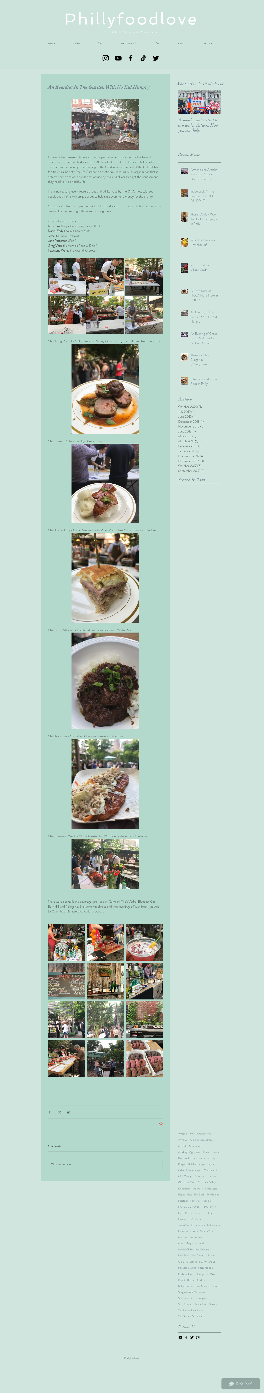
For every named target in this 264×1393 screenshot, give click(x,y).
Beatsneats (184, 1158)
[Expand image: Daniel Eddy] (144, 277)
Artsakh (182, 1146)
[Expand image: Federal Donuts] (144, 1058)
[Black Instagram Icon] (105, 58)
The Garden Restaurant (191, 1316)
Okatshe (210, 1255)
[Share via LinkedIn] (69, 1112)
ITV (191, 1219)
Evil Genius (213, 1194)
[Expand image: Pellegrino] (66, 942)
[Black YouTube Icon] (118, 58)
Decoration (184, 1188)
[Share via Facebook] (50, 1112)
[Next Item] (214, 102)
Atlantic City (196, 1146)
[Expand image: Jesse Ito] (105, 277)
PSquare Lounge (187, 1268)
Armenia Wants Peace (202, 1140)
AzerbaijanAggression (189, 1152)
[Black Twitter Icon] (156, 58)
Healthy (208, 1213)
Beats (215, 1152)
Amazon (182, 1133)
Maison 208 (206, 1231)
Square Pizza (185, 1298)
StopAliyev (200, 1298)
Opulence (191, 1262)
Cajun (210, 1164)
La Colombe (213, 1225)
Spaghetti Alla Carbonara (191, 1292)
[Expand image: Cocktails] (66, 981)
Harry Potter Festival (189, 1213)
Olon (181, 1262)
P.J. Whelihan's (207, 1262)
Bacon (206, 1152)
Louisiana (183, 1231)
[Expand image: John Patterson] (67, 315)
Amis (192, 1133)
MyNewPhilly (185, 1249)
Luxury (194, 1231)
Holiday (182, 1219)
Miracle (199, 1237)
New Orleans (202, 1249)
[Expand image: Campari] (105, 942)
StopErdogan (185, 1304)
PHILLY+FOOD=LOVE (131, 32)
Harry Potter (209, 1207)
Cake (181, 1170)
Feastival (183, 1201)
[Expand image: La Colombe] (105, 1058)
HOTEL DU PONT (188, 1207)
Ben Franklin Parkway (203, 1158)
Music (201, 1243)
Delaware (198, 1188)
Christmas (213, 1176)
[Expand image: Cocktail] (144, 942)
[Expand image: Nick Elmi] (105, 315)
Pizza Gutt (183, 1280)
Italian (198, 1219)
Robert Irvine (185, 1286)
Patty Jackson (205, 1268)
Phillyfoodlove (185, 1274)
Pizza (212, 1274)
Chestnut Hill (211, 1170)
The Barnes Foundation (190, 1310)
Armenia (182, 1140)
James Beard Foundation (191, 1225)
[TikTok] (143, 58)
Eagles (181, 1194)
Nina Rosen (197, 1255)
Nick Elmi (183, 1255)
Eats (189, 1194)
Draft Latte (211, 1188)
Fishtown (195, 1201)
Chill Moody (184, 1176)
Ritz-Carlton (198, 1280)
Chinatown (199, 1176)
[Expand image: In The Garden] (66, 1019)
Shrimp (216, 1286)
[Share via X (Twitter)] (59, 1112)
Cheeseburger (194, 1170)
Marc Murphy (185, 1237)
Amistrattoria (204, 1133)
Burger (182, 1164)
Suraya (213, 1304)
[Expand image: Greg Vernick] (67, 277)
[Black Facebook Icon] (131, 58)
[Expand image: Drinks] (105, 981)
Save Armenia (202, 1286)
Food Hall (207, 1201)
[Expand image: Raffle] (66, 1058)
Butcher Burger (196, 1164)
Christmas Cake (186, 1182)
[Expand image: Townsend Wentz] (144, 315)
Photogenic (202, 1274)
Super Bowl (201, 1304)
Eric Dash (199, 1194)
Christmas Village (207, 1182)
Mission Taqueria (187, 1243)
